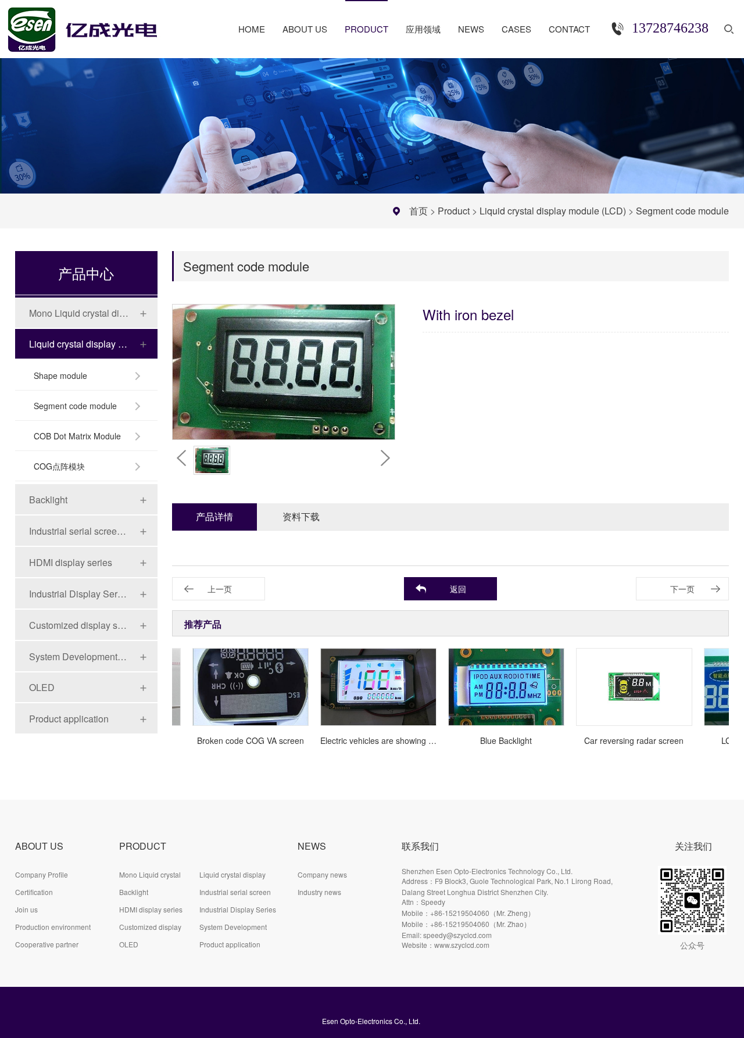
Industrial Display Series (78, 593)
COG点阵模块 (59, 466)
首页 (418, 210)
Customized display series (78, 625)
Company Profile (41, 874)
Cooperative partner (46, 944)
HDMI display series (70, 562)
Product (454, 210)
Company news (322, 874)
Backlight (48, 499)
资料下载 (301, 516)
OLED (42, 687)
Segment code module (682, 210)
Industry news (319, 892)
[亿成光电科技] (94, 25)
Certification (34, 892)
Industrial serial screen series (78, 531)
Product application (69, 718)
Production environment (53, 927)
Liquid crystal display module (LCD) (553, 210)
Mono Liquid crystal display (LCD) (78, 313)
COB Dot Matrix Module (77, 436)
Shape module (60, 375)
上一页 (220, 589)
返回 (458, 589)
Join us (26, 909)
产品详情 (214, 516)
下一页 (682, 589)
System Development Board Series (78, 656)
